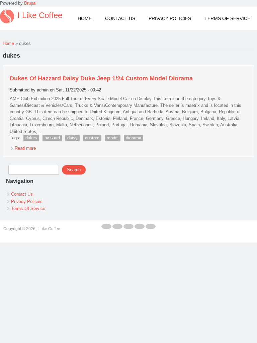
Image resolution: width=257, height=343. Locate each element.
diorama (133, 137)
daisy (72, 137)
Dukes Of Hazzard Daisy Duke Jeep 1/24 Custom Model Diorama (101, 78)
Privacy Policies (170, 18)
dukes (31, 137)
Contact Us (120, 18)
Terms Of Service (227, 18)
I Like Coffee (39, 15)
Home (85, 18)
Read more (25, 148)
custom (92, 137)
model (112, 137)
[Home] (7, 16)
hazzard (52, 137)
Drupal (30, 3)
